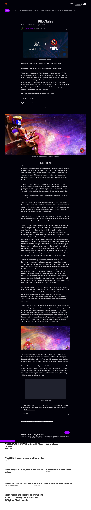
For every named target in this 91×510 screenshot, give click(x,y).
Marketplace (55, 10)
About (75, 10)
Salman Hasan (37, 485)
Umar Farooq (48, 471)
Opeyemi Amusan (8, 459)
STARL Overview (29, 410)
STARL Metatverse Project (57, 407)
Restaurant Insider (9, 473)
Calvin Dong (48, 445)
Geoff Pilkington (8, 485)
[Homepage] (84, 4)
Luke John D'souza (9, 501)
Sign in (71, 3)
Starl (22, 421)
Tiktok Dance (27, 421)
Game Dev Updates (46, 10)
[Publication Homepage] (6, 4)
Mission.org (15, 485)
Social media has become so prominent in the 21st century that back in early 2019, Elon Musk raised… (24, 497)
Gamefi (44, 421)
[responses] (27, 414)
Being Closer (52, 443)
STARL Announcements (66, 10)
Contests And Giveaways (36, 421)
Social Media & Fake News (58, 469)
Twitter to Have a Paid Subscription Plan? (54, 483)
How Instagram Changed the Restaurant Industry (24, 470)
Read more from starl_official (7, 441)
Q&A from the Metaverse (26, 10)
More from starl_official (32, 434)
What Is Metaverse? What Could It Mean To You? (24, 445)
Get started (77, 4)
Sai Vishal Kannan (8, 448)
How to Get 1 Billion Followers (19, 483)
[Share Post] (66, 29)
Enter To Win (49, 421)
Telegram (49, 59)
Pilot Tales (36, 10)
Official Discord (42, 59)
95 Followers (13, 10)
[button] (45, 134)
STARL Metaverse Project (45, 400)
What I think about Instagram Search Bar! (25, 457)
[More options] (69, 414)
